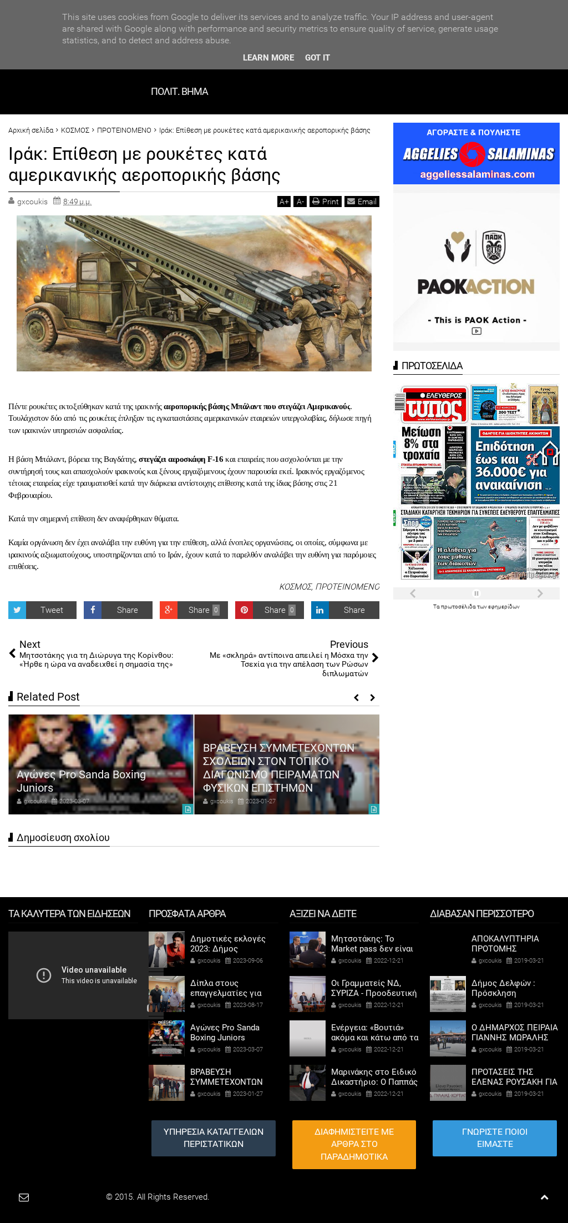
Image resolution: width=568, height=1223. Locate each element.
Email (367, 201)
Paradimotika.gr (75, 1197)
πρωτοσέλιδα (459, 606)
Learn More (268, 58)
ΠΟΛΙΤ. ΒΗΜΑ (179, 91)
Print (330, 201)
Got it (317, 58)
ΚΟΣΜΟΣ (295, 587)
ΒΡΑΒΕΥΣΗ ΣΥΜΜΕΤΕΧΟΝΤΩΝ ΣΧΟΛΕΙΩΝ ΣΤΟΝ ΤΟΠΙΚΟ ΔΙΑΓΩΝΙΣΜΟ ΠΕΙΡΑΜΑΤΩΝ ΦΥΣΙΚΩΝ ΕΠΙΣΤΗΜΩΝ (106, 767)
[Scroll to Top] (544, 1197)
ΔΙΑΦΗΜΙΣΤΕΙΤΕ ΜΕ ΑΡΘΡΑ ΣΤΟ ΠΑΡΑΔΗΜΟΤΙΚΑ (354, 1144)
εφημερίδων (504, 606)
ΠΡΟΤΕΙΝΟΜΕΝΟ (347, 587)
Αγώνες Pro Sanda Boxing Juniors (225, 1033)
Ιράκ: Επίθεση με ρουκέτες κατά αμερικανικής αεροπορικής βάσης (144, 164)
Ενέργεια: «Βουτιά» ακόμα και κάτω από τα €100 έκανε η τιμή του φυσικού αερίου (294, 774)
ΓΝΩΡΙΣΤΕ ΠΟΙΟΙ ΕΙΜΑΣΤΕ (495, 1138)
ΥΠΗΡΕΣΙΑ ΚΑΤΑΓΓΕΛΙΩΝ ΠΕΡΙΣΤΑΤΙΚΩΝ (213, 1138)
